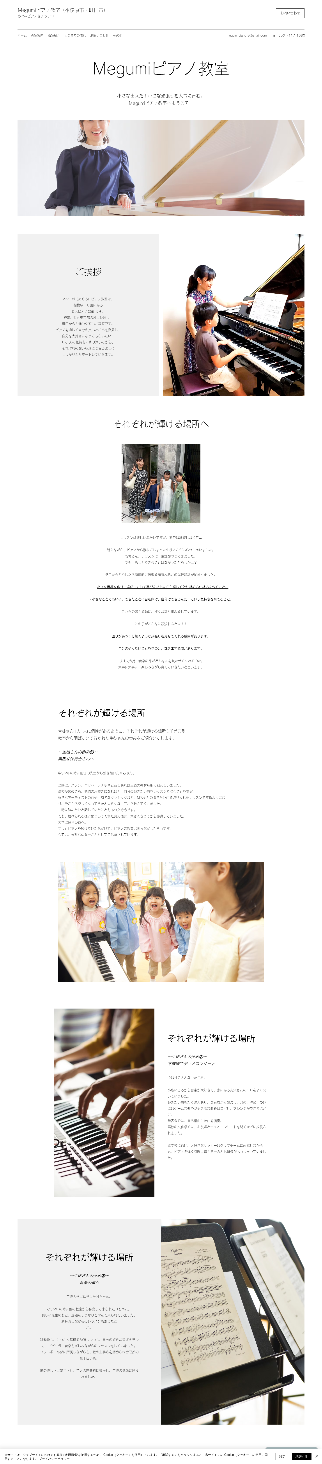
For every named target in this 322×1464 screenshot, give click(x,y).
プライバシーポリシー (54, 1458)
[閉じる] (316, 1456)
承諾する (301, 1456)
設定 (282, 1456)
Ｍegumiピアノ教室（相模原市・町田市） (63, 10)
